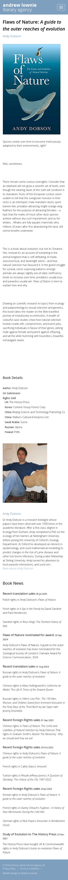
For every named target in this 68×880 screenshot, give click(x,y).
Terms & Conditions (29, 868)
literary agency (20, 7)
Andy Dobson (12, 36)
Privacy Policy (9, 868)
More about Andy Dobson (18, 568)
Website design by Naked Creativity (20, 873)
